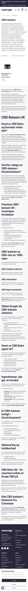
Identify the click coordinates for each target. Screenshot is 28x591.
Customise (14, 584)
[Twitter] (5, 548)
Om (16, 537)
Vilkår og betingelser (20, 564)
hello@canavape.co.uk (6, 545)
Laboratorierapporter (20, 544)
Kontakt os (18, 542)
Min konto (17, 555)
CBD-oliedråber (12, 284)
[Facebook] (2, 548)
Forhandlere (18, 540)
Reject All (14, 588)
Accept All (14, 580)
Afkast (17, 562)
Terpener (3, 568)
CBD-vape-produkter (13, 489)
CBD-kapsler (4, 557)
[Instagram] (8, 548)
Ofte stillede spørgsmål (20, 535)
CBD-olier (8, 15)
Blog (16, 533)
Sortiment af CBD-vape (7, 294)
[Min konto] (18, 10)
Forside (3, 15)
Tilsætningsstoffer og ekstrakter (6, 563)
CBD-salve (11, 32)
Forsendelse (18, 560)
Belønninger (18, 557)
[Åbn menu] (26, 10)
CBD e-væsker (4, 560)
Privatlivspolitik (19, 567)
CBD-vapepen (4, 566)
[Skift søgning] (15, 9)
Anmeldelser (18, 547)
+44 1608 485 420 (5, 543)
